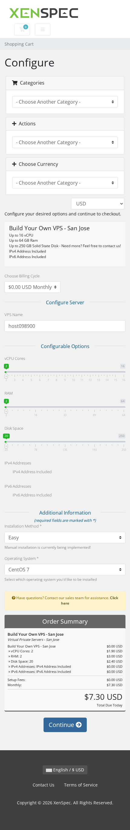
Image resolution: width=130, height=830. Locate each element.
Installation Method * (23, 526)
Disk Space (14, 428)
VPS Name (14, 314)
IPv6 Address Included (32, 495)
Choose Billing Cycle (22, 276)
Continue (62, 725)
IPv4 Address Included (32, 472)
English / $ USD (68, 770)
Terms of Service (81, 785)
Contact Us (43, 785)
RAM (9, 393)
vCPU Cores (15, 358)
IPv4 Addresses (18, 463)
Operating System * (22, 558)
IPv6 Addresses (18, 486)
